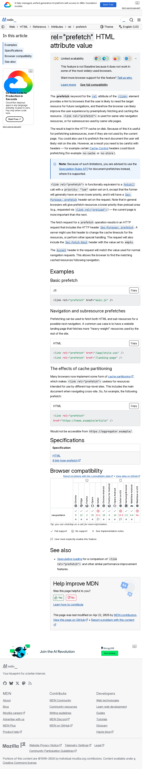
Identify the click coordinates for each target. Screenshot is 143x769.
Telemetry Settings (76, 745)
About (7, 700)
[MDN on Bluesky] (11, 683)
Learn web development (111, 706)
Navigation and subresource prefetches (87, 310)
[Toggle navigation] (139, 20)
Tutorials (101, 719)
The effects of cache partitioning (81, 368)
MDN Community (60, 700)
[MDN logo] (10, 666)
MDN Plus (9, 725)
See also (10, 61)
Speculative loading (69, 559)
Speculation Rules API (73, 169)
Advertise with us (13, 719)
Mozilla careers (12, 713)
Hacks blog (103, 732)
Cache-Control (99, 148)
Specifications (13, 50)
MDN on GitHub (60, 725)
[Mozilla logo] (14, 745)
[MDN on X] (17, 683)
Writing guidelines (60, 713)
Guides (100, 713)
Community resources (63, 706)
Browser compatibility (18, 56)
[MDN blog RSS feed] (30, 683)
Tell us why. (124, 77)
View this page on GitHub (69, 620)
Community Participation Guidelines (51, 751)
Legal (97, 745)
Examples (11, 45)
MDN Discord (58, 719)
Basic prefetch (64, 280)
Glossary (102, 725)
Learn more (68, 84)
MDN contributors (125, 615)
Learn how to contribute (68, 604)
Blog (6, 706)
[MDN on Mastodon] (24, 683)
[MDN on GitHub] (5, 683)
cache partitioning (119, 376)
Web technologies (107, 700)
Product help (11, 732)
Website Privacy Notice (44, 745)
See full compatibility (94, 84)
